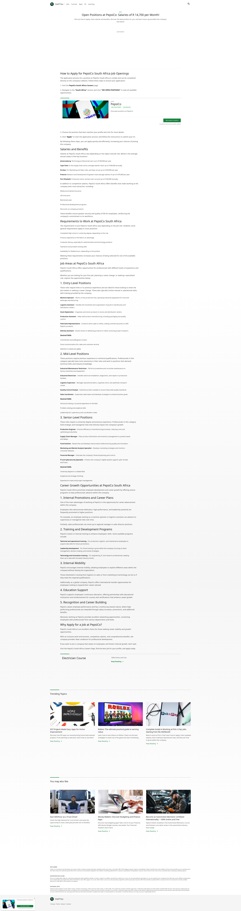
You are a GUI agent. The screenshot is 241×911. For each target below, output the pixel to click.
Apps (81, 4)
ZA (85, 4)
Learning (91, 4)
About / (63, 904)
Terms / (58, 904)
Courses (74, 4)
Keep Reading (116, 661)
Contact (68, 904)
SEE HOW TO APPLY (172, 120)
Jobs (67, 4)
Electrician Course (74, 658)
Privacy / (53, 904)
